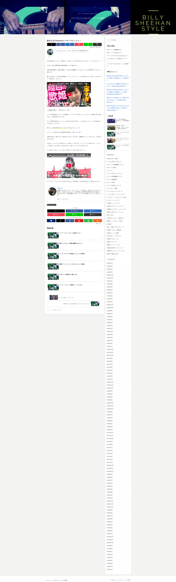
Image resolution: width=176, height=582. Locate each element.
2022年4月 (110, 340)
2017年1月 (110, 462)
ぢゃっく (60, 188)
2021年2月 (110, 376)
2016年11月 (110, 468)
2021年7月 (110, 364)
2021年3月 (110, 373)
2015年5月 (110, 522)
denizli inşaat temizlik (118, 86)
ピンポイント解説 (112, 188)
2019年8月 (110, 391)
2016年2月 (110, 495)
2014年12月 (110, 536)
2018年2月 (110, 426)
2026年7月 (110, 263)
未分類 (109, 224)
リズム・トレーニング (114, 200)
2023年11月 (110, 304)
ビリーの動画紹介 (112, 179)
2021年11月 (110, 352)
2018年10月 (110, 409)
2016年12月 (110, 465)
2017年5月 (110, 453)
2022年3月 (110, 343)
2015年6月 (110, 519)
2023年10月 (110, 307)
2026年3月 (110, 269)
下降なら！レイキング (114, 203)
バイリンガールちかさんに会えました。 (118, 55)
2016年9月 (110, 474)
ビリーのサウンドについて (115, 173)
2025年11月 (110, 278)
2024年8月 (110, 296)
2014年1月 (110, 569)
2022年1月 (110, 346)
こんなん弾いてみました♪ (115, 161)
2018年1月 (110, 429)
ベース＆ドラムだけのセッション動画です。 (118, 65)
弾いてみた (111, 215)
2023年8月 (110, 310)
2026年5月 (110, 266)
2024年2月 (110, 299)
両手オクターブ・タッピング (116, 206)
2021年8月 (110, 361)
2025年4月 (110, 287)
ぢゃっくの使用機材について (116, 164)
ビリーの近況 (111, 182)
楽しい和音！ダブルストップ (116, 227)
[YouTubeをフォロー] (64, 199)
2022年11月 (110, 331)
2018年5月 (110, 420)
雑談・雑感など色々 (52, 204)
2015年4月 (110, 524)
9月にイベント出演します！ (114, 52)
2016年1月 (110, 498)
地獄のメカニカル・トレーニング (117, 209)
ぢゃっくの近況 (112, 167)
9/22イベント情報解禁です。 (115, 49)
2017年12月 (110, 432)
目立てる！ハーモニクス (114, 236)
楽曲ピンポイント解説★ (114, 230)
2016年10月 (110, 471)
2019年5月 (110, 397)
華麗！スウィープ (112, 242)
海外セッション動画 (113, 233)
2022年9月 (110, 334)
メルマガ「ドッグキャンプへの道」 (117, 197)
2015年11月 (110, 504)
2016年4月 (110, 489)
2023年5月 (110, 319)
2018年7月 (110, 414)
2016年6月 (110, 483)
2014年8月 (110, 548)
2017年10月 (110, 438)
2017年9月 (110, 441)
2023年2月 (110, 325)
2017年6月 (110, 450)
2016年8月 (110, 477)
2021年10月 (110, 355)
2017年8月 (110, 444)
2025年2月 (110, 293)
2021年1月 (110, 379)
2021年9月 (110, 358)
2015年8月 (110, 513)
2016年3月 (110, 492)
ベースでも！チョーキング (115, 191)
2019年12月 (110, 385)
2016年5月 (110, 486)
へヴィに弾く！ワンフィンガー (116, 194)
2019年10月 (110, 388)
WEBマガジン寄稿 (113, 158)
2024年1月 (110, 301)
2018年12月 (110, 403)
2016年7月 (110, 480)
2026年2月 (110, 272)
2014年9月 (110, 545)
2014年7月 (110, 551)
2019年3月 (110, 400)
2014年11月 (110, 539)
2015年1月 (110, 533)
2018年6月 (110, 417)
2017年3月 (110, 459)
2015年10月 (110, 507)
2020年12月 (110, 382)
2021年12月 (110, 349)
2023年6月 (110, 316)
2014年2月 (110, 566)
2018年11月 (110, 406)
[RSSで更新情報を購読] (67, 199)
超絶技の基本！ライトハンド (116, 247)
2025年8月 (110, 281)
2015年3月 (110, 527)
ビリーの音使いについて (114, 185)
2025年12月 (110, 275)
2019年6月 (110, 394)
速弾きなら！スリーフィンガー (116, 250)
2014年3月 (110, 563)
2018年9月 (110, 411)
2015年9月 (110, 510)
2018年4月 (110, 423)
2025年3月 (110, 290)
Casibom (125, 78)
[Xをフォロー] (60, 199)
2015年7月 (110, 516)
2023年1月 (110, 328)
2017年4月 (110, 456)
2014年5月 (110, 557)
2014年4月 (110, 560)
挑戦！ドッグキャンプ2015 (115, 221)
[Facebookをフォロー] (62, 199)
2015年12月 (110, 501)
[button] (97, 44)
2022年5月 (110, 337)
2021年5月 (110, 370)
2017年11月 (110, 435)
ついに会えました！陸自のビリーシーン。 (117, 59)
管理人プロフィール (113, 239)
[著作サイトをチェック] (58, 199)
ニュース (110, 170)
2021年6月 (110, 367)
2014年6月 (110, 554)
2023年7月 (110, 313)
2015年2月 (110, 530)
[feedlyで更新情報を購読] (65, 199)
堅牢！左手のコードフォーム (116, 212)
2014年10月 (110, 542)
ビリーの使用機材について (115, 176)
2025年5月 (110, 284)
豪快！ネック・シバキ (114, 245)
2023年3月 (110, 322)
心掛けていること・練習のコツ (116, 218)
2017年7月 (110, 447)
